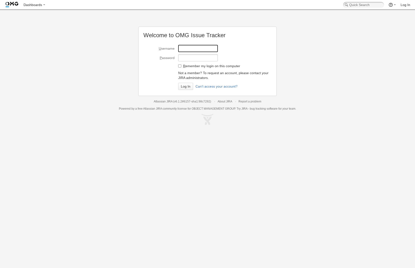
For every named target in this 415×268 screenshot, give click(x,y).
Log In (405, 5)
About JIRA (225, 101)
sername (167, 48)
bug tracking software (264, 108)
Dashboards (33, 5)
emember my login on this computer (211, 66)
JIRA (159, 108)
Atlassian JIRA (163, 101)
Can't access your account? (216, 86)
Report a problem (249, 101)
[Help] (392, 5)
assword (167, 58)
